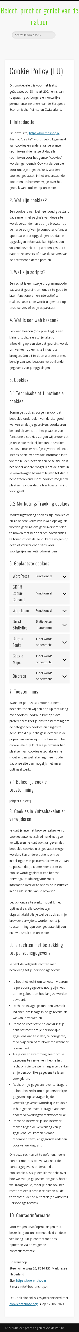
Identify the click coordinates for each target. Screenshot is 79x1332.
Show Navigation (63, 39)
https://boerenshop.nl (44, 133)
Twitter (38, 46)
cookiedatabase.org (23, 1304)
